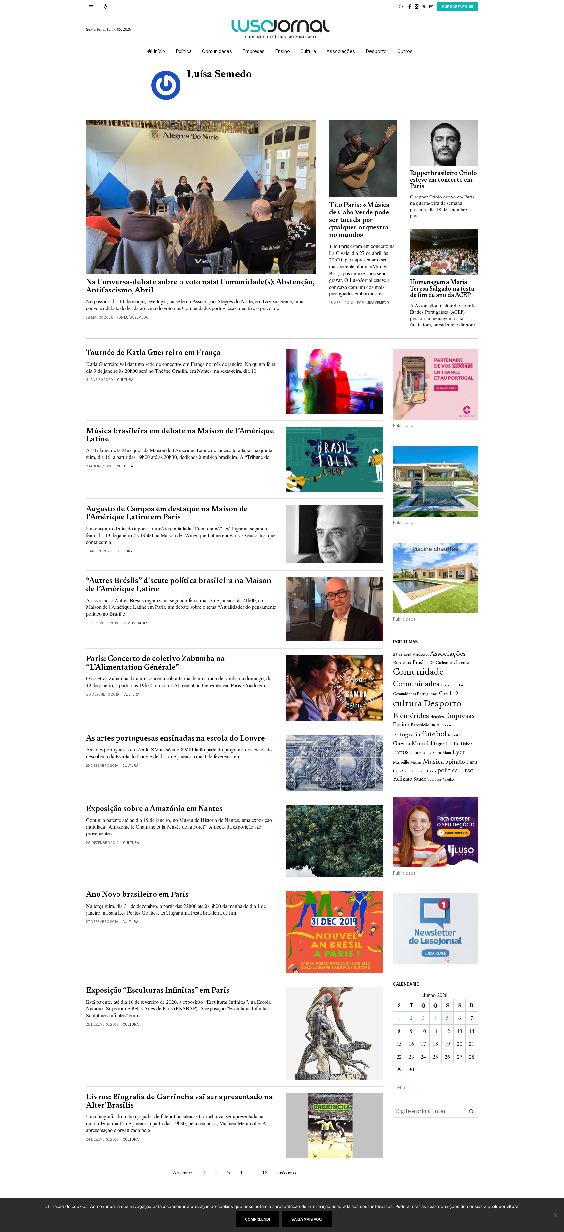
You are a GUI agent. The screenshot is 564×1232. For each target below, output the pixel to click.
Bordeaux (402, 663)
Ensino (401, 725)
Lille (454, 744)
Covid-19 (448, 693)
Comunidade (418, 672)
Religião (402, 779)
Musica (433, 762)
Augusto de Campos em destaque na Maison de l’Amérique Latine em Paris (167, 513)
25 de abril (402, 655)
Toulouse (434, 780)
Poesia (431, 771)
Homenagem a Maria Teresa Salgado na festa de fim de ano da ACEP (442, 289)
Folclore (446, 725)
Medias (415, 763)
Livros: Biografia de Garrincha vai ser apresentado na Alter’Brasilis (179, 1101)
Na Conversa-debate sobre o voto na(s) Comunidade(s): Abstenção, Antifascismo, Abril (200, 286)
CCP (430, 663)
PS (461, 771)
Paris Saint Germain (409, 771)
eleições (437, 717)
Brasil (419, 662)
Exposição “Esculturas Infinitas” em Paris (157, 991)
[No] (556, 1215)
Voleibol (449, 780)
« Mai (399, 1087)
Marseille (401, 763)
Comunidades (135, 623)
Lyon (459, 753)
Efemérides (411, 716)
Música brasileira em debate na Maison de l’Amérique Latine (180, 435)
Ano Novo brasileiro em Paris (137, 895)
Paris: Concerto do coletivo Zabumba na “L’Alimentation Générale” (155, 663)
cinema (462, 662)
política (447, 771)
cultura (407, 704)
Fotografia (406, 735)
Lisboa (466, 744)
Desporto (442, 704)
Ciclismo (444, 663)
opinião (455, 762)
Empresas (460, 716)
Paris (472, 762)
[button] (471, 1111)
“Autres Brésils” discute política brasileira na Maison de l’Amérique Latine (178, 585)
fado (435, 725)
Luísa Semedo (136, 317)
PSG (469, 771)
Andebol (421, 655)
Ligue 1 (441, 744)
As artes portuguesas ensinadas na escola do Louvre (175, 739)
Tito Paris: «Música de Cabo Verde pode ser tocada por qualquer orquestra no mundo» (359, 220)
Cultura (125, 380)
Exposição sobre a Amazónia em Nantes (154, 809)
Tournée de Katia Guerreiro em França (153, 353)
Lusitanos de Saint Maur (430, 753)
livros (401, 753)
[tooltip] (409, 6)
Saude (420, 779)
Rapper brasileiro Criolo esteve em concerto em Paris (443, 180)
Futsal (453, 735)
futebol (434, 735)
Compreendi (257, 1219)
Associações (448, 654)
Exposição (420, 725)
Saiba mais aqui (306, 1219)
